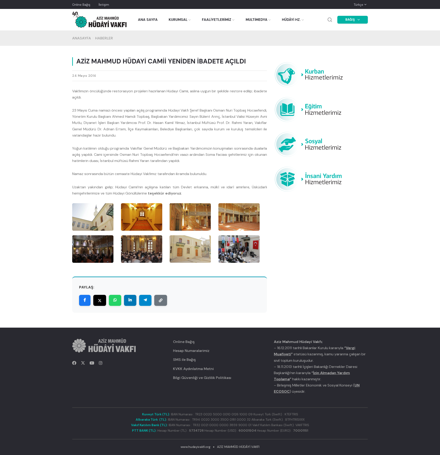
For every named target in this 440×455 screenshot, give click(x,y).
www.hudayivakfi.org (195, 447)
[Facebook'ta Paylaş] (85, 300)
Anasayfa (81, 38)
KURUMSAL (178, 19)
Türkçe (358, 5)
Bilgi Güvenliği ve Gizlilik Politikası (202, 377)
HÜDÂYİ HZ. (291, 19)
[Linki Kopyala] (160, 300)
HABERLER (104, 38)
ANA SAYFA (148, 19)
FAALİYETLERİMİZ (216, 19)
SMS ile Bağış (184, 359)
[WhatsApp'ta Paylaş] (115, 300)
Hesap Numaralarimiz (191, 350)
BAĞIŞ (350, 20)
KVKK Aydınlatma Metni (193, 368)
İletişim (104, 5)
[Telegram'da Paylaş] (145, 300)
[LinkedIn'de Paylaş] (130, 300)
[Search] (330, 20)
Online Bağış (81, 5)
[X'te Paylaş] (99, 300)
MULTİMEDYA (256, 19)
